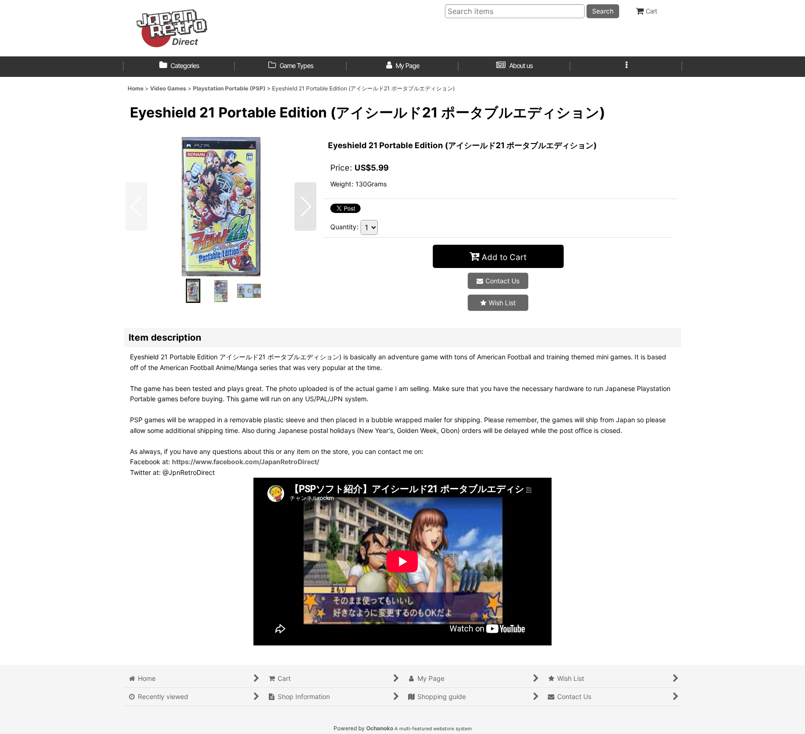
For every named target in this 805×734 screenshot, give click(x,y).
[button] (626, 66)
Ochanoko (379, 728)
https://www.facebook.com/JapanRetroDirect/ (245, 462)
